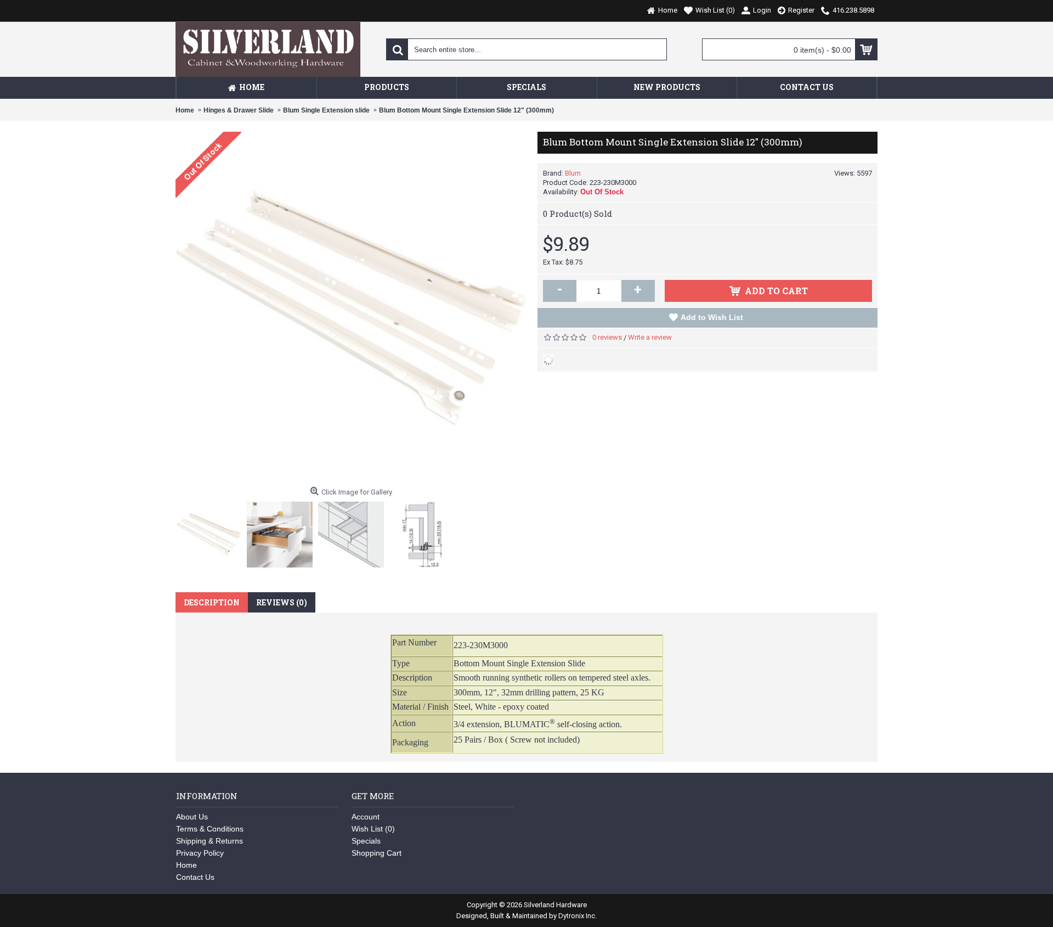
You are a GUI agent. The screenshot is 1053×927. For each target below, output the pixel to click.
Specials (366, 840)
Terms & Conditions (210, 828)
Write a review (650, 337)
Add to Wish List (712, 317)
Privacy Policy (200, 853)
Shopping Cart (376, 853)
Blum (573, 173)
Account (366, 816)
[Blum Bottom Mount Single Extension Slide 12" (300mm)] (211, 532)
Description (212, 602)
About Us (192, 816)
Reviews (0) (281, 602)
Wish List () (373, 828)
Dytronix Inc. (577, 916)
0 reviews (607, 337)
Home (186, 865)
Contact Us (195, 877)
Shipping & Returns (209, 840)
